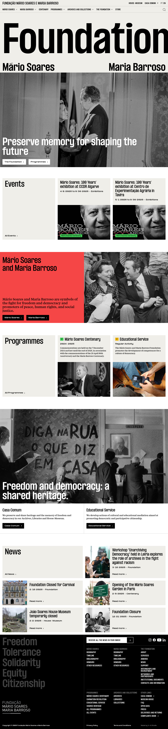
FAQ (142, 703)
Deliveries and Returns (151, 713)
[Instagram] (150, 640)
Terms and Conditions (122, 725)
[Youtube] (159, 640)
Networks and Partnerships (147, 675)
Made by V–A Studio (149, 725)
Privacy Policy (92, 725)
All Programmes (14, 393)
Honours (90, 662)
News (143, 662)
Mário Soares (12, 318)
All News (9, 574)
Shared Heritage (94, 706)
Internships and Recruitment (148, 670)
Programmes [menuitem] (56, 9)
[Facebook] (154, 640)
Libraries (118, 699)
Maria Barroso (36, 318)
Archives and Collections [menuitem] (79, 9)
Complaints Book (148, 716)
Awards (144, 659)
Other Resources (94, 665)
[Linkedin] (164, 640)
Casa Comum (150, 3)
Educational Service (134, 339)
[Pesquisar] (164, 9)
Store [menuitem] (118, 10)
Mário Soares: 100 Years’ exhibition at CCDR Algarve (79, 185)
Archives (118, 696)
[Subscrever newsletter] (130, 640)
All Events (10, 236)
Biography (91, 652)
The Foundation (13, 162)
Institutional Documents (152, 680)
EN (164, 3)
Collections (119, 703)
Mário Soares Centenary (82, 339)
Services (145, 655)
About (143, 652)
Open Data (145, 706)
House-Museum (135, 3)
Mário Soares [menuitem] (8, 9)
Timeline (90, 655)
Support (144, 665)
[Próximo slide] (162, 209)
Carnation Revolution (96, 699)
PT (162, 3)
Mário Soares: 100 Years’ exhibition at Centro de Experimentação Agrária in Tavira (134, 189)
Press (143, 709)
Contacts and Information (153, 683)
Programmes (38, 162)
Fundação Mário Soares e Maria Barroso (30, 3)
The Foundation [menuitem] (103, 9)
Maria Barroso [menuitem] (27, 9)
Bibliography (93, 659)
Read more (119, 574)
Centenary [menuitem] (43, 10)
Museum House (147, 699)
